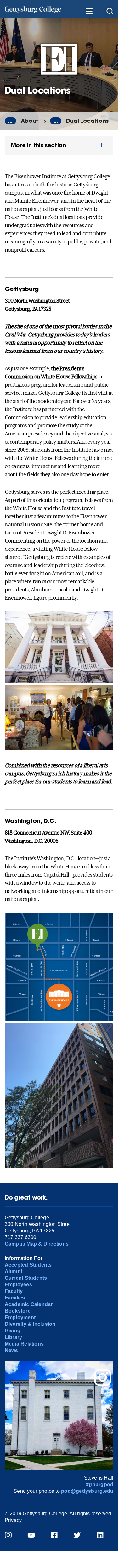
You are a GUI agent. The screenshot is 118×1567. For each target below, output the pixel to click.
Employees (18, 1284)
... (10, 120)
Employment (20, 1317)
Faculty (14, 1291)
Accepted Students (28, 1265)
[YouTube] (35, 1535)
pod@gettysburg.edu (87, 1491)
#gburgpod (99, 1484)
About (29, 120)
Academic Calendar (29, 1304)
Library (13, 1337)
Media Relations (24, 1343)
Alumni (13, 1271)
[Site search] (109, 11)
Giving (12, 1330)
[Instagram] (12, 1536)
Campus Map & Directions (37, 1244)
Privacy (13, 1520)
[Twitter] (81, 1535)
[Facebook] (58, 1536)
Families (15, 1297)
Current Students (26, 1278)
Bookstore (18, 1311)
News (11, 1350)
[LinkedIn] (104, 1536)
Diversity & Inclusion (30, 1324)
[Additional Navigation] (89, 11)
